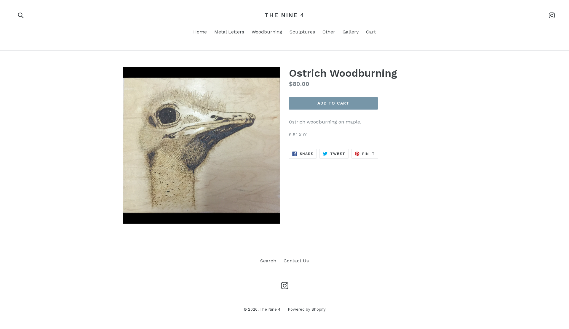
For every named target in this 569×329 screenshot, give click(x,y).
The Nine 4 (284, 15)
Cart (371, 32)
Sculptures (302, 32)
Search (268, 261)
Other (328, 32)
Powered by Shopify (307, 309)
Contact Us (296, 261)
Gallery (351, 32)
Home (200, 32)
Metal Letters (229, 32)
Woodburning (267, 32)
